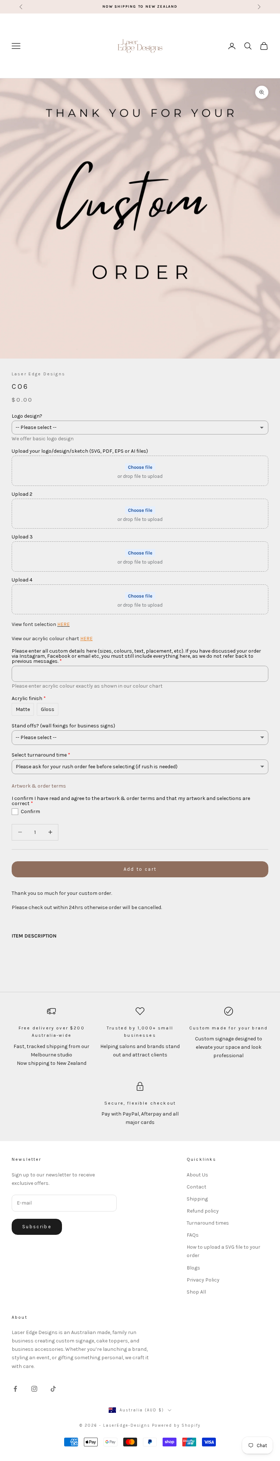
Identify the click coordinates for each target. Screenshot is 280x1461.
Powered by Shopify (176, 1425)
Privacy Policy (203, 1280)
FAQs (193, 1235)
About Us (197, 1175)
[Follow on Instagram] (34, 1388)
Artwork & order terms (39, 786)
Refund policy (203, 1211)
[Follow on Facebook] (15, 1388)
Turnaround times (208, 1223)
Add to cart (140, 869)
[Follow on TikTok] (53, 1388)
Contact (196, 1187)
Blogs (193, 1268)
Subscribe (36, 1226)
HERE (63, 624)
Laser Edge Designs (38, 373)
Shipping (197, 1199)
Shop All (196, 1292)
